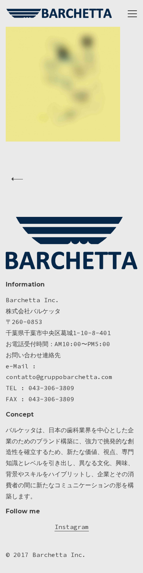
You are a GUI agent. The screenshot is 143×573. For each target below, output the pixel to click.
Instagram (72, 527)
